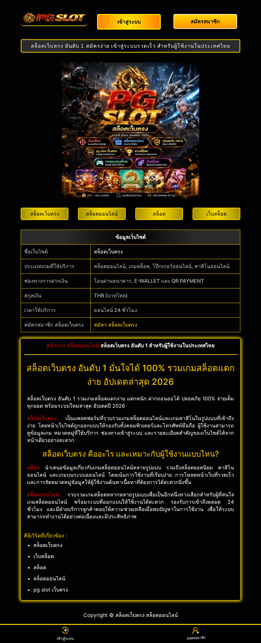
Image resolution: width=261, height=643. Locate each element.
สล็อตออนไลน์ (83, 345)
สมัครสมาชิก (195, 639)
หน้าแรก (56, 345)
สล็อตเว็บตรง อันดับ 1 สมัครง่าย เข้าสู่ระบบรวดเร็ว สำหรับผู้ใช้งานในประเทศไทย (130, 46)
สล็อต (33, 467)
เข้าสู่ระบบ (65, 638)
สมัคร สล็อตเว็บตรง (115, 325)
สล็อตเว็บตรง (108, 251)
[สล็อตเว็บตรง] (54, 17)
